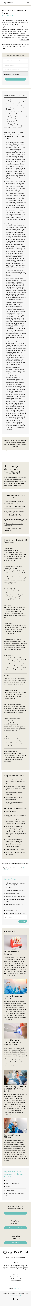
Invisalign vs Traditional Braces (15, 896)
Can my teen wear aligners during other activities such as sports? (15, 520)
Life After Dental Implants (11, 952)
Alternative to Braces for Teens (19, 863)
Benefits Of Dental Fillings (12, 1136)
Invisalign (8, 1186)
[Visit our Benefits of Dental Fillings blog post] (15, 1133)
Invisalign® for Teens (12, 893)
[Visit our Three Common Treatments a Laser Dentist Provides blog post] (15, 1038)
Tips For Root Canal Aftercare (13, 997)
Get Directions (15, 1213)
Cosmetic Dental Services (13, 1183)
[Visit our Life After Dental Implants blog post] (15, 949)
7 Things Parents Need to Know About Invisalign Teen (15, 884)
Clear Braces (9, 1180)
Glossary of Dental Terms (17, 781)
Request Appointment (15, 1228)
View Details (20, 849)
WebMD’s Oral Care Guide (14, 803)
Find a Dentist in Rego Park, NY (15, 913)
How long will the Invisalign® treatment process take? (14, 502)
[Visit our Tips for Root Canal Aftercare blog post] (15, 994)
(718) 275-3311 (25, 40)
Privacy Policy (13, 1295)
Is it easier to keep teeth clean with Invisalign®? (14, 512)
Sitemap (19, 1295)
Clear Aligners (10, 888)
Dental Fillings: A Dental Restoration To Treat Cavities (15, 1088)
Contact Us (15, 1242)
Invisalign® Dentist (11, 910)
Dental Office (10, 1190)
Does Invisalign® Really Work (14, 890)
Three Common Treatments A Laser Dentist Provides (13, 1042)
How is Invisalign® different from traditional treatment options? (15, 507)
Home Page (21, 788)
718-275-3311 (8, 479)
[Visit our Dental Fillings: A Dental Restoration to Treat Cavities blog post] (15, 1084)
